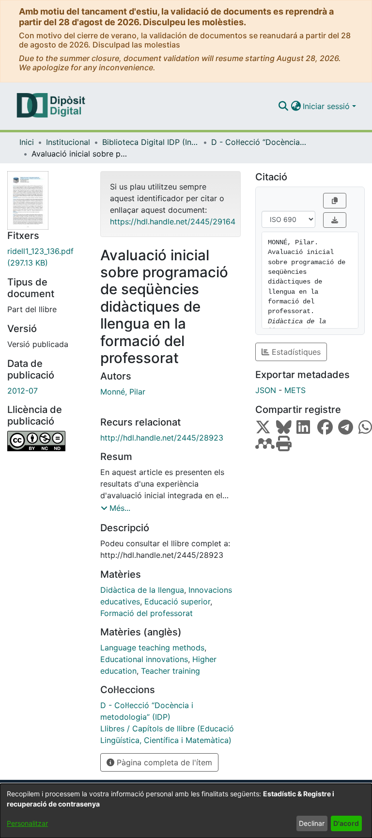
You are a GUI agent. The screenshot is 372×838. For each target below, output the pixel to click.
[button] (283, 106)
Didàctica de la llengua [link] (142, 590)
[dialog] (186, 811)
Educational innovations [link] (144, 659)
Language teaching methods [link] (152, 647)
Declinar (312, 823)
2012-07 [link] (22, 390)
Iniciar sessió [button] (327, 106)
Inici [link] (26, 142)
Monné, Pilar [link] (122, 391)
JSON (265, 390)
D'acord (346, 823)
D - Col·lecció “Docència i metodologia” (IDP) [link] (259, 142)
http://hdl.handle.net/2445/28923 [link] (161, 438)
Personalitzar (27, 823)
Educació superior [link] (177, 601)
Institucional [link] (68, 142)
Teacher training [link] (170, 671)
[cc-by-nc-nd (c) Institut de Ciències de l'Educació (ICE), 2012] (46, 441)
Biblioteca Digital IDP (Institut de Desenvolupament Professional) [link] (150, 142)
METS (295, 390)
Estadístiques (295, 352)
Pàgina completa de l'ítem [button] (163, 762)
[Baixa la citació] (334, 220)
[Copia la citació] (334, 200)
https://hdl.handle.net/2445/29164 (172, 221)
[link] (46, 257)
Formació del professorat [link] (146, 613)
